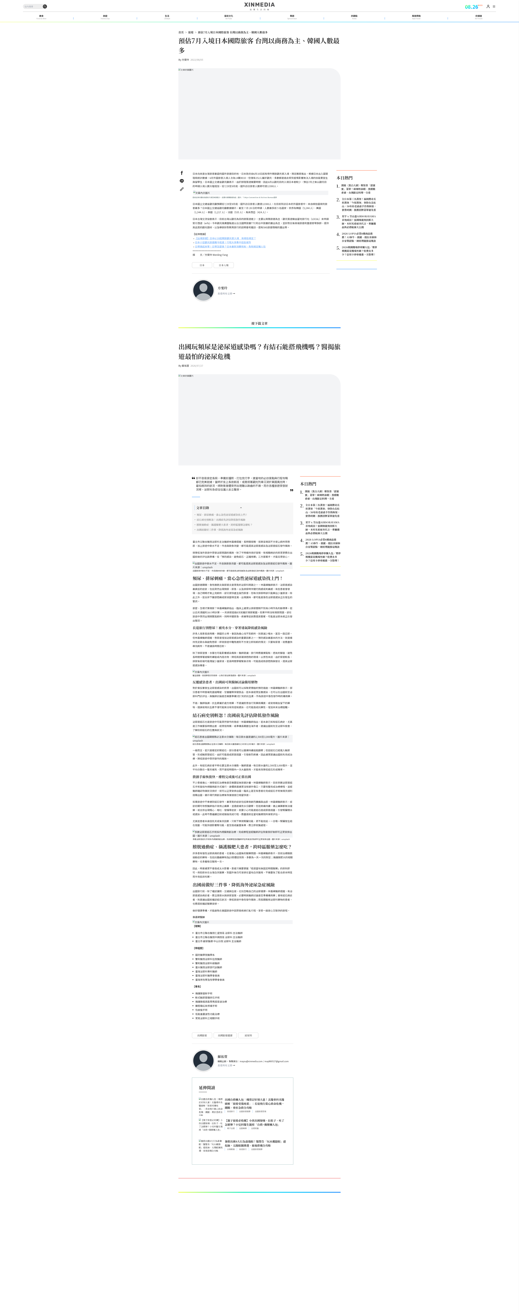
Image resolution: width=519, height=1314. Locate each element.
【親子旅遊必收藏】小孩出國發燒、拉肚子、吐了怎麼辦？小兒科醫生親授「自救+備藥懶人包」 (254, 1122)
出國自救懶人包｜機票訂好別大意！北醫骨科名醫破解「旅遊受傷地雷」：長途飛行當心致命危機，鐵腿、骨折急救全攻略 (254, 1104)
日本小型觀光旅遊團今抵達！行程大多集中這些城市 (223, 242)
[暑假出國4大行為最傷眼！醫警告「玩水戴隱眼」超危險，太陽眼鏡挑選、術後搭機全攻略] (211, 1148)
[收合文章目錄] (241, 507)
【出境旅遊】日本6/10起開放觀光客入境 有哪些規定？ (225, 238)
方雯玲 (185, 59)
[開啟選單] (494, 7)
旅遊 (191, 32)
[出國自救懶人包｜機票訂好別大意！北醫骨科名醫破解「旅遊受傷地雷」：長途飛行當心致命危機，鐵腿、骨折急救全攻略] (211, 1107)
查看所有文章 (225, 293)
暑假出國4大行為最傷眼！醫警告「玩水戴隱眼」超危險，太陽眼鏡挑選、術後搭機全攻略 (255, 1143)
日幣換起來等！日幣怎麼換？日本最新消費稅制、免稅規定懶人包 (230, 246)
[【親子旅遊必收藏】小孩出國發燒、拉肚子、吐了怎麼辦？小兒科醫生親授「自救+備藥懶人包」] (211, 1128)
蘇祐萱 (185, 365)
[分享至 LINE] (181, 181)
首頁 (181, 32)
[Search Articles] (45, 6)
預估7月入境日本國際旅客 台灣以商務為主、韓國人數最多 (233, 32)
